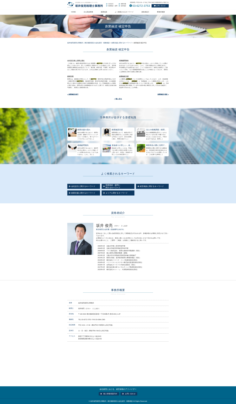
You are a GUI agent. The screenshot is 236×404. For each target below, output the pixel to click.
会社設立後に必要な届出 (76, 61)
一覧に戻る (118, 99)
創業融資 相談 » (163, 94)
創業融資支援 (124, 76)
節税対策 (70, 76)
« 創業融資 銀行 (72, 94)
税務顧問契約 (124, 61)
